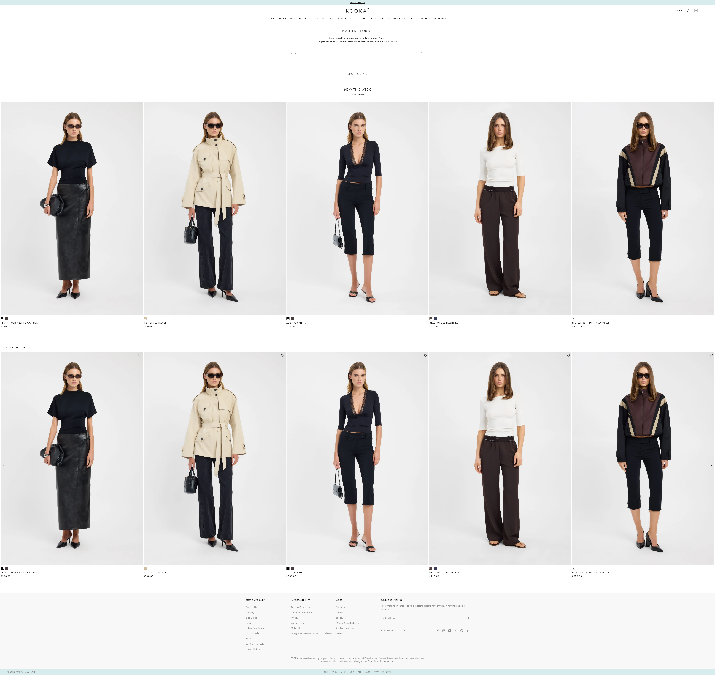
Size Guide (251, 617)
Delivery (250, 612)
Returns (249, 622)
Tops (315, 18)
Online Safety (298, 628)
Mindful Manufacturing (347, 622)
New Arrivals (287, 18)
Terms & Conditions (300, 607)
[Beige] (145, 318)
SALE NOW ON (357, 2)
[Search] (422, 53)
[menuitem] (287, 18)
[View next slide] (711, 465)
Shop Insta (377, 18)
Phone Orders (253, 649)
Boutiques (394, 18)
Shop (272, 18)
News (339, 633)
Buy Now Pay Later (255, 643)
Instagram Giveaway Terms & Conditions (311, 633)
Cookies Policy (298, 622)
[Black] (2, 318)
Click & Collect (253, 633)
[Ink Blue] (435, 318)
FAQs (249, 638)
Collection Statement (301, 612)
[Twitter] (455, 630)
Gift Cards (410, 18)
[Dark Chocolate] (6, 318)
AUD (677, 10)
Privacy (294, 617)
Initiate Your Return (255, 628)
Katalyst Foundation (433, 18)
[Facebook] (437, 630)
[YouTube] (449, 630)
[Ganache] (430, 318)
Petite (353, 18)
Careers (340, 612)
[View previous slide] (3, 465)
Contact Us (251, 607)
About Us (340, 607)
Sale (363, 18)
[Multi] (573, 318)
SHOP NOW (357, 94)
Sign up (467, 618)
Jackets (341, 18)
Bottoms (327, 18)
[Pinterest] (461, 630)
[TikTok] (467, 630)
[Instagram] (443, 630)
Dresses (303, 18)
